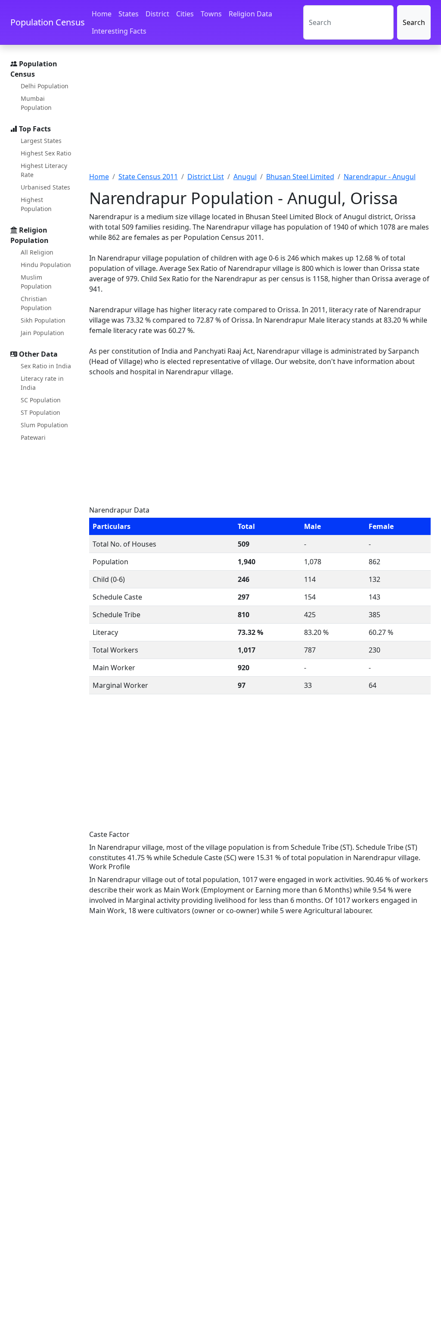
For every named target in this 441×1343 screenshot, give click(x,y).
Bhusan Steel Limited (300, 176)
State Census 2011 (148, 176)
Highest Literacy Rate (44, 170)
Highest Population (36, 204)
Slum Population (44, 425)
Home (102, 14)
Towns (211, 14)
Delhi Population (44, 86)
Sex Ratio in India (46, 366)
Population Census (47, 22)
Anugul (245, 176)
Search (414, 22)
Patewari (33, 437)
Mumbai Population (36, 103)
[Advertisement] (260, 113)
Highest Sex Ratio (46, 153)
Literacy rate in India (42, 383)
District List (205, 176)
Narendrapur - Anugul (380, 176)
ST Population (40, 412)
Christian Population (36, 303)
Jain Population (42, 333)
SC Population (41, 400)
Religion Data (250, 14)
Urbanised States (45, 187)
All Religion (37, 252)
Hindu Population (46, 265)
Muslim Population (36, 281)
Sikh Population (43, 320)
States (128, 14)
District (157, 14)
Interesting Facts (119, 31)
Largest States (41, 141)
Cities (185, 14)
